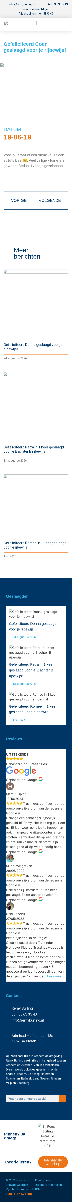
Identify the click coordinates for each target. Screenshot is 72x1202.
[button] (62, 24)
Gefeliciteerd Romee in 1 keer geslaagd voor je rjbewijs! (33, 709)
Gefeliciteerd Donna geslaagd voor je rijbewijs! (32, 626)
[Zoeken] (62, 1098)
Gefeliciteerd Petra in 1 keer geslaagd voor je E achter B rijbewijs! (34, 449)
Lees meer (55, 976)
